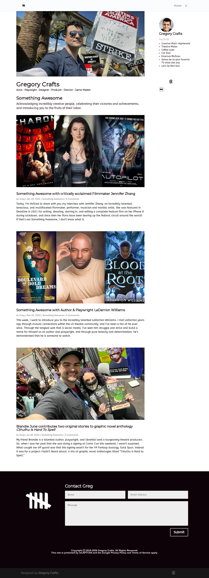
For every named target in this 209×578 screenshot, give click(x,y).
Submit (179, 532)
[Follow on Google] (161, 89)
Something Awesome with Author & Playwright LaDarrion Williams (70, 310)
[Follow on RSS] (171, 89)
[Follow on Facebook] (161, 81)
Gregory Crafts (48, 573)
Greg (22, 199)
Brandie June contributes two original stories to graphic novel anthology (74, 428)
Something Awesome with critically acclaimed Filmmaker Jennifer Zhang (75, 194)
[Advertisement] (175, 147)
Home (178, 5)
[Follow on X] (171, 81)
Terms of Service (141, 552)
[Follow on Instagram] (180, 81)
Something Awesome (53, 199)
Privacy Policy (118, 552)
